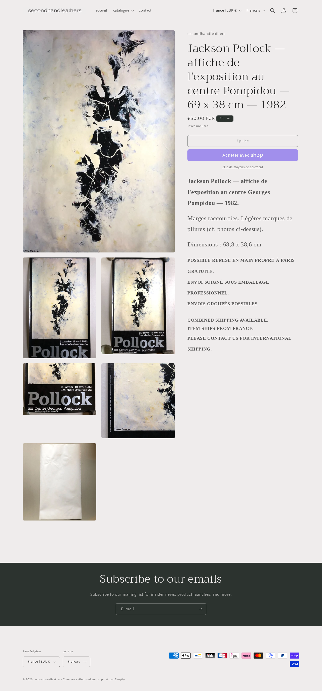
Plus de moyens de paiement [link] (242, 167)
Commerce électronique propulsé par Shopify (94, 679)
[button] (123, 10)
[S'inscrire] (200, 609)
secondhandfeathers (48, 679)
